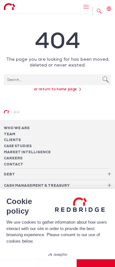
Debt (9, 174)
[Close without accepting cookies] (19, 263)
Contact (13, 164)
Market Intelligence (27, 152)
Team (9, 134)
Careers (13, 158)
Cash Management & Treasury (37, 185)
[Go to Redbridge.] (6, 111)
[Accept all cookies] (96, 263)
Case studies (18, 146)
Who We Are (17, 128)
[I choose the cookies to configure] (57, 263)
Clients (12, 140)
